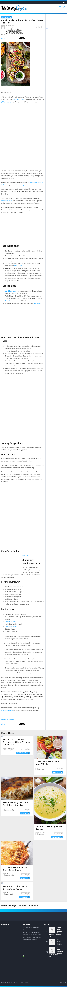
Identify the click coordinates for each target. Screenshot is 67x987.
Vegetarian (16, 33)
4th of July (5, 17)
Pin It (3, 38)
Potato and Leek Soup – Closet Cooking (49, 827)
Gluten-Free (18, 30)
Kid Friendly (8, 31)
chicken (23, 878)
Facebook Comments (28, 905)
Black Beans (15, 27)
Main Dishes (14, 31)
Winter (21, 33)
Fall (14, 30)
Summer (8, 33)
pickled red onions (6, 102)
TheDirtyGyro (11, 25)
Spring (20, 32)
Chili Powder (15, 28)
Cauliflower (8, 28)
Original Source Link (7, 719)
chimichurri (8, 29)
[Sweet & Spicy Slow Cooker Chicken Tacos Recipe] (2, 883)
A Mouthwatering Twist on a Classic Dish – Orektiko (15, 803)
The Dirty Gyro (14, 982)
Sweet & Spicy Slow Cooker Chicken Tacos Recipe (15, 887)
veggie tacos (39, 182)
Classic (23, 813)
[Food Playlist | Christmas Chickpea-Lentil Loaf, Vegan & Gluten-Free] (2, 736)
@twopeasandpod (7, 710)
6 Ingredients (55, 837)
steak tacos (31, 182)
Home (21, 982)
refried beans (18, 266)
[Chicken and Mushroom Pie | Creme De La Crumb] (17, 853)
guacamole (37, 303)
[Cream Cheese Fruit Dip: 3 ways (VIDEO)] (50, 747)
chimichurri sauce (18, 99)
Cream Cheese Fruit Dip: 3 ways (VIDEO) (47, 762)
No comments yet (9, 905)
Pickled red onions (11, 627)
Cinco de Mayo (15, 29)
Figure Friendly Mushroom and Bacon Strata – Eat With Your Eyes (56, 952)
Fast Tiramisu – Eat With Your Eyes (59, 942)
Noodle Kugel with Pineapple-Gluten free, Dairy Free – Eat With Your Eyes (56, 932)
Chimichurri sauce (10, 291)
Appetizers (56, 772)
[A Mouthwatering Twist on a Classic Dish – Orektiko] (17, 788)
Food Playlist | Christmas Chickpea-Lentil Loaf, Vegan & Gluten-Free (16, 742)
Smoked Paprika (14, 32)
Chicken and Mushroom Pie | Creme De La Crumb (15, 868)
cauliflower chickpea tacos (21, 185)
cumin (11, 30)
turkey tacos (5, 185)
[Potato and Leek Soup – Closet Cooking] (50, 800)
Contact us (27, 982)
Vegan (12, 33)
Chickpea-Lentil (22, 753)
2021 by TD (63, 982)
